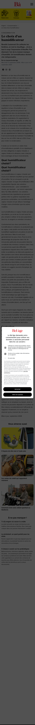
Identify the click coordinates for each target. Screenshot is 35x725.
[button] (17, 358)
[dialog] (17, 362)
